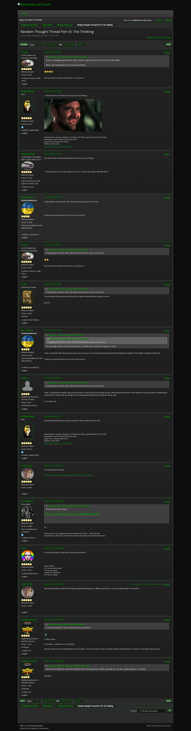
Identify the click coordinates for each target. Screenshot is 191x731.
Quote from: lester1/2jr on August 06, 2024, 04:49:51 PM (68, 506)
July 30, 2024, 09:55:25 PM (52, 416)
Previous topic (153, 37)
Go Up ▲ (168, 726)
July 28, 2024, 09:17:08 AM (52, 284)
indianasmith (28, 153)
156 (48, 45)
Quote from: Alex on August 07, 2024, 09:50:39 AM (66, 624)
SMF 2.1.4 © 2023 (26, 726)
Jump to (133, 711)
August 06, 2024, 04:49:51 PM (54, 466)
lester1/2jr (26, 465)
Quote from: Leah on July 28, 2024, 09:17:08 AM (65, 335)
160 (71, 45)
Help (148, 726)
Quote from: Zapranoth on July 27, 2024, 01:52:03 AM (67, 57)
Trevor (24, 52)
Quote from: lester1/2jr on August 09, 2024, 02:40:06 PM (68, 666)
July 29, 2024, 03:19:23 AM (52, 378)
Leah (23, 284)
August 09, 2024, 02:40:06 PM (54, 584)
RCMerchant (27, 91)
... (45, 45)
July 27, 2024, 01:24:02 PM (52, 245)
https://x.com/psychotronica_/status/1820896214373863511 (68, 474)
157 (54, 45)
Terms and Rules (157, 726)
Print (168, 45)
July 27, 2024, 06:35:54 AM (52, 91)
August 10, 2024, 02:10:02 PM (54, 661)
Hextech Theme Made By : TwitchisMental (34, 728)
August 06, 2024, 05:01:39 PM (54, 501)
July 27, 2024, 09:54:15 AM (52, 197)
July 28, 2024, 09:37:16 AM (52, 330)
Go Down (24, 45)
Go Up (22, 701)
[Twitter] (22, 490)
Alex (23, 548)
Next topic (166, 37)
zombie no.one (29, 619)
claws (24, 378)
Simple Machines (37, 726)
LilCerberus (27, 501)
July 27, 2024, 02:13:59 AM (52, 52)
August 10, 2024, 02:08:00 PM (54, 620)
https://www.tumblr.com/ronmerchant (58, 146)
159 (66, 45)
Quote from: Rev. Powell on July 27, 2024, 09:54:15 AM (67, 250)
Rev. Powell (27, 197)
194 (79, 45)
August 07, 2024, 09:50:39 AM (54, 548)
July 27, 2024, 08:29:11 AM (52, 154)
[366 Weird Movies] (22, 231)
